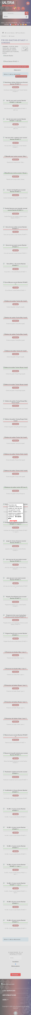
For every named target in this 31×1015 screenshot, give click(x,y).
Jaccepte (13, 520)
